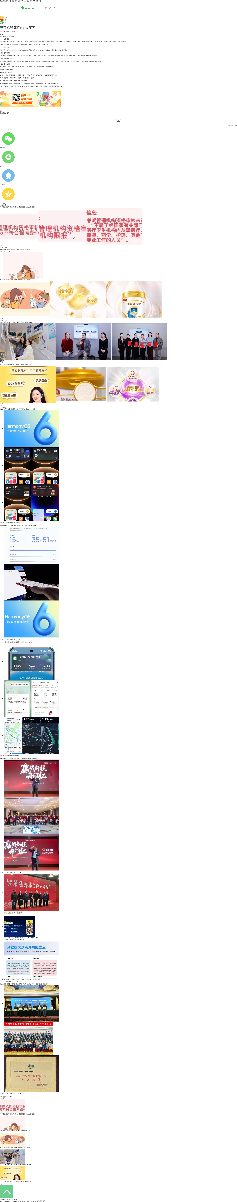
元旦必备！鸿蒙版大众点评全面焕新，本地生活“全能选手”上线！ (22, 979)
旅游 (13, 1)
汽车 (34, 1)
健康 (28, 1)
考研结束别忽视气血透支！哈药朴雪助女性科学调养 (15, 249)
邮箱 (40, 1)
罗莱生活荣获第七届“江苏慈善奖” (13, 912)
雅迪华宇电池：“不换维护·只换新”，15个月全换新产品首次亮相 (18, 758)
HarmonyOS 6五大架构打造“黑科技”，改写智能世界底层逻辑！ (18, 525)
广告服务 (8, 1199)
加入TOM (14, 1199)
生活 (16, 1)
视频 (22, 1)
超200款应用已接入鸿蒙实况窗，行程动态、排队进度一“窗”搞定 (18, 409)
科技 (37, 1)
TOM (1, 252)
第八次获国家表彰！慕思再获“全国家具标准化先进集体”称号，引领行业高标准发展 (24, 984)
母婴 (19, 1)
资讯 (4, 1)
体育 (10, 1)
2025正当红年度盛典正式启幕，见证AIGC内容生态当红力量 (21, 938)
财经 (25, 1)
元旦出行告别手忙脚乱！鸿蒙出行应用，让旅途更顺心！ (16, 642)
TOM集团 (3, 1199)
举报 (1, 111)
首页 (1, 1)
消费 (31, 1)
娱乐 (7, 1)
